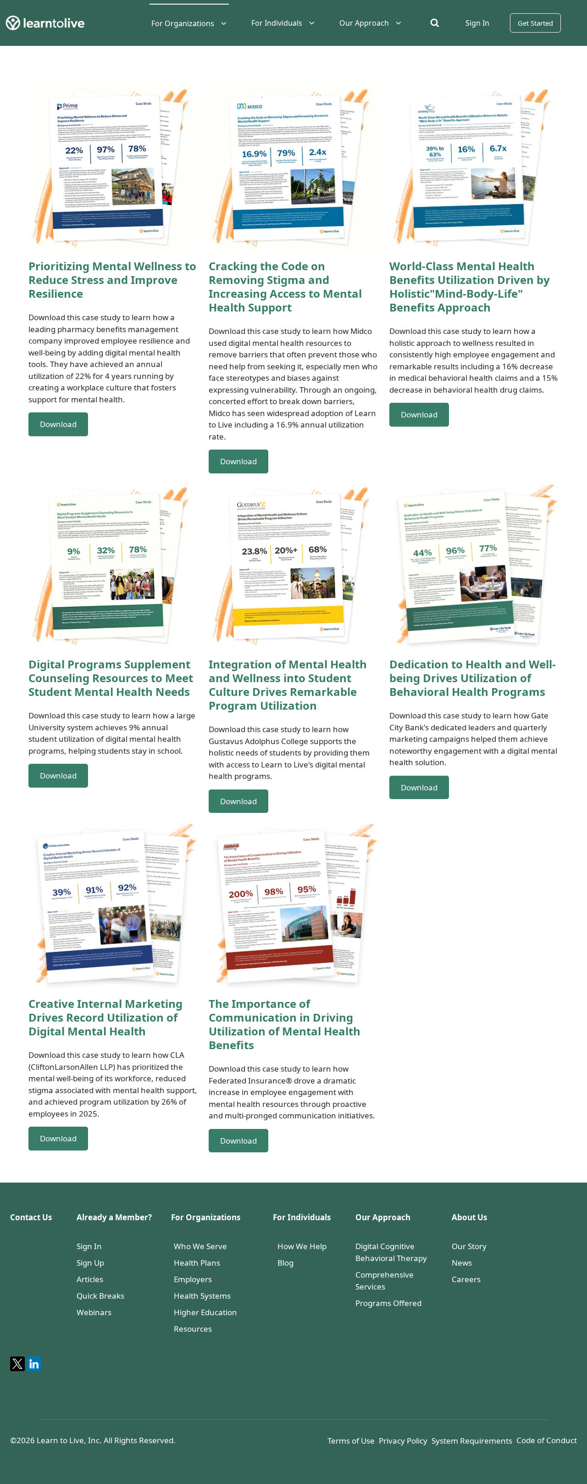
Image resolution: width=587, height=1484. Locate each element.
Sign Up (90, 1262)
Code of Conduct (546, 1440)
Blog (285, 1262)
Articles (90, 1279)
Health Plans (197, 1262)
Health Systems (202, 1295)
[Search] (434, 22)
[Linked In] (34, 1363)
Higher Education (205, 1312)
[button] (189, 23)
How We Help (302, 1246)
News (462, 1262)
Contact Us (31, 1217)
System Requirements (472, 1440)
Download (58, 424)
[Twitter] (17, 1363)
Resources (193, 1328)
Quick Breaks (100, 1295)
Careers (466, 1279)
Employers (193, 1279)
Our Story (469, 1246)
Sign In (89, 1246)
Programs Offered (388, 1303)
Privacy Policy (403, 1440)
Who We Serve (200, 1246)
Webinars (94, 1312)
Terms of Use (351, 1440)
